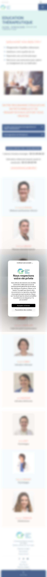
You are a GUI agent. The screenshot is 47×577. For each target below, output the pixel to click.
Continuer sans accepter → (25, 263)
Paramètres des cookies (23, 310)
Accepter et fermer (23, 305)
